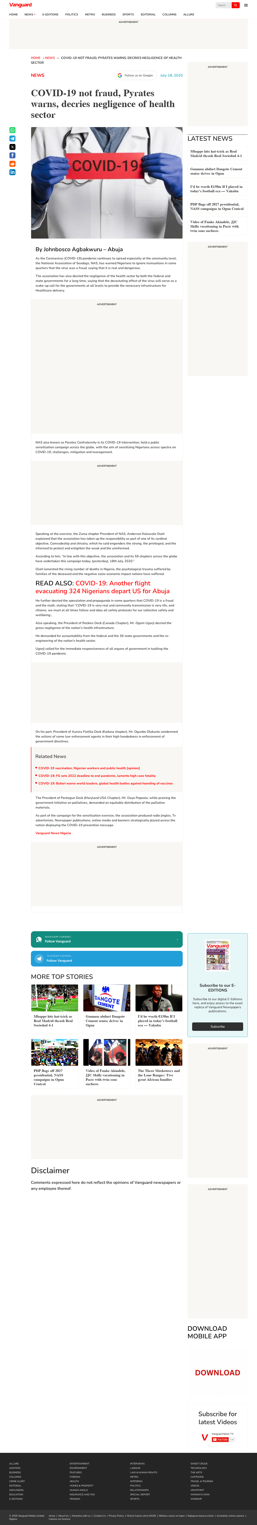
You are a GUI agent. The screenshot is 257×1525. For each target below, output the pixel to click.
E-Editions (15, 1499)
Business (109, 14)
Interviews (137, 1463)
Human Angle (79, 1490)
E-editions (50, 14)
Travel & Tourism (202, 1481)
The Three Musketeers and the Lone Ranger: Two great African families (159, 1074)
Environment (78, 1468)
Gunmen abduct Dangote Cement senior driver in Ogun (216, 171)
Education (16, 1494)
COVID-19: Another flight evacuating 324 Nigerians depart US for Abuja (103, 587)
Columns (169, 14)
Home (13, 14)
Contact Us (100, 1515)
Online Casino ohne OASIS (141, 1515)
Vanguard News (20, 5)
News (28, 14)
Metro (90, 14)
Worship (196, 1499)
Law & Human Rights (143, 1472)
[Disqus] (107, 1253)
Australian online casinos (230, 1515)
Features (76, 1472)
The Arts (196, 1472)
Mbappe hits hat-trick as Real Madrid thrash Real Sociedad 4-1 (216, 153)
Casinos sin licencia (59, 1519)
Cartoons (197, 1476)
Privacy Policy (116, 1515)
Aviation (14, 1468)
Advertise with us (81, 1515)
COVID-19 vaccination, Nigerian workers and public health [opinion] (89, 768)
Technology (199, 1468)
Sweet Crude (199, 1463)
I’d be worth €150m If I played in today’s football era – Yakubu (216, 188)
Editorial (148, 14)
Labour (135, 1468)
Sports (128, 14)
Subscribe (218, 1026)
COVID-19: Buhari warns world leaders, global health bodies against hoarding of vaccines (106, 783)
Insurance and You (82, 1494)
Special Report (140, 1494)
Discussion (16, 1490)
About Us (63, 1515)
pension (75, 1499)
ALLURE (188, 14)
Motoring (136, 1481)
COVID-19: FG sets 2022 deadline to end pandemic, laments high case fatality (97, 776)
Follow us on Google (139, 75)
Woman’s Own (200, 1494)
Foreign (75, 1476)
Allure (14, 1463)
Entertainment (79, 1463)
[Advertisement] (107, 367)
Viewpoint (197, 1490)
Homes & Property (81, 1485)
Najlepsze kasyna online (201, 1515)
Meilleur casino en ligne (172, 1515)
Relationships (139, 1490)
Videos (195, 1485)
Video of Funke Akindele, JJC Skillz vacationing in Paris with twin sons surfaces (214, 226)
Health (74, 1481)
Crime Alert (17, 1481)
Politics (71, 14)
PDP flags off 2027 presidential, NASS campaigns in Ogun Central (217, 206)
